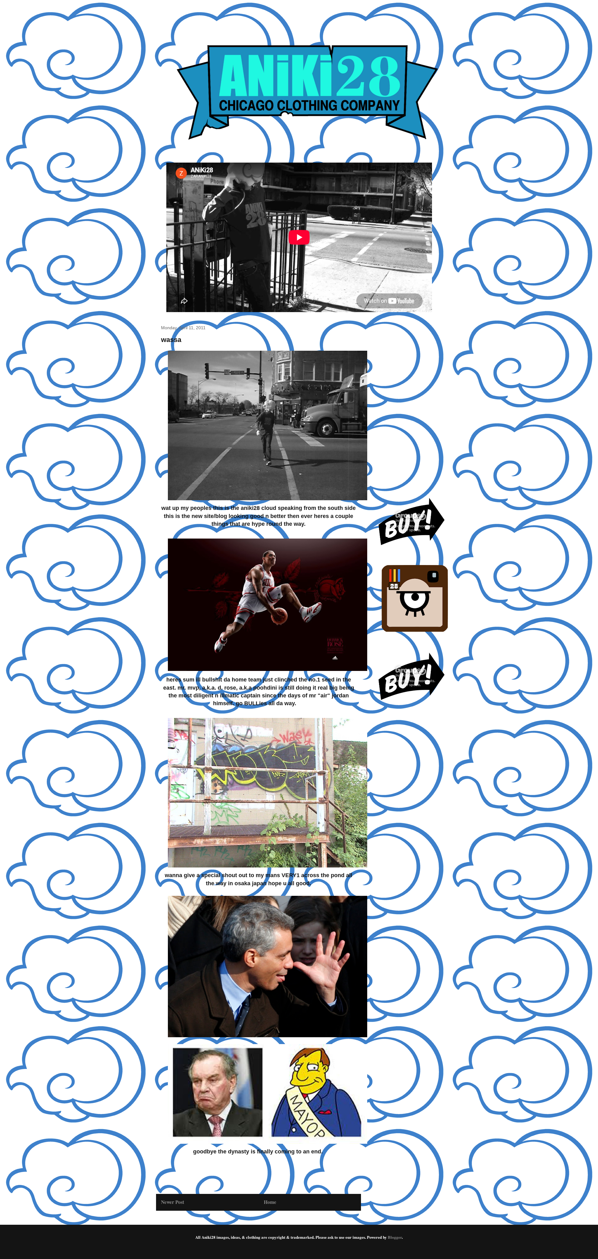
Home (270, 1202)
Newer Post (172, 1202)
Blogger (395, 1237)
